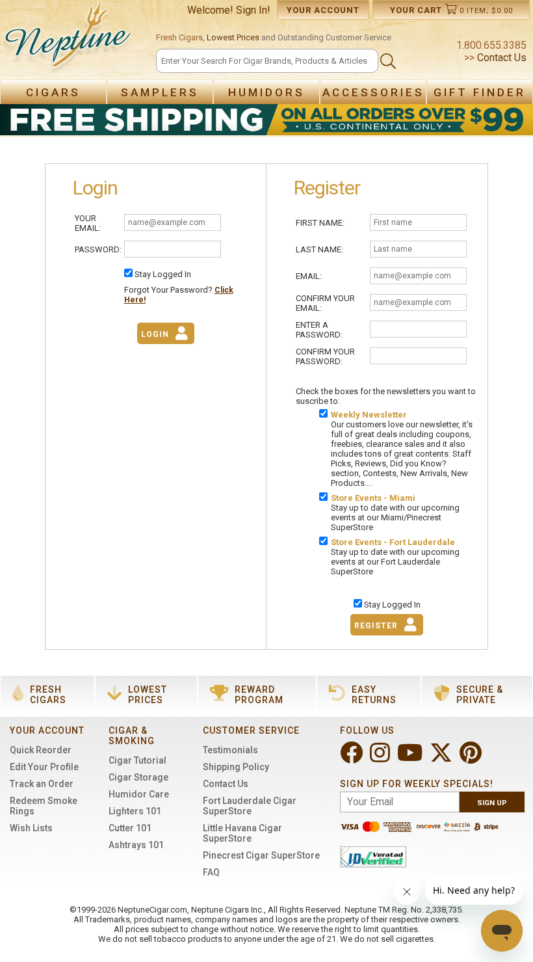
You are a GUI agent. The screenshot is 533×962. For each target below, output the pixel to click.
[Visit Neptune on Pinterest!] (472, 758)
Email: (309, 276)
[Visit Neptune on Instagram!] (381, 758)
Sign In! (253, 10)
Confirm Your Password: (325, 356)
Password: (98, 249)
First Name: (320, 223)
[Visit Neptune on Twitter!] (442, 758)
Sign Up (492, 803)
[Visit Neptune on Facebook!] (352, 758)
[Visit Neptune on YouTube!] (411, 758)
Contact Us (500, 57)
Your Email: (88, 223)
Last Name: (319, 249)
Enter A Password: (319, 330)
